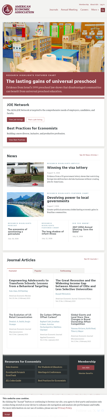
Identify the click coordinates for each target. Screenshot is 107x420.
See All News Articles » (89, 155)
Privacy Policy (65, 408)
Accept (7, 414)
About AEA (94, 5)
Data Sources (12, 367)
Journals (53, 9)
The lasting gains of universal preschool (51, 81)
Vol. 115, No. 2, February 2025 (19, 298)
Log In (102, 5)
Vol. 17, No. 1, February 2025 (66, 301)
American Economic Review (20, 296)
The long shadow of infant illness (53, 232)
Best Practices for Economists (52, 381)
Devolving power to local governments (68, 199)
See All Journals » (91, 259)
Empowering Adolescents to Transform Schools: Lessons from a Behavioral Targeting (29, 283)
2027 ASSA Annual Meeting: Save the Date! (83, 229)
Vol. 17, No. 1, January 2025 (18, 334)
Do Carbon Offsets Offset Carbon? (50, 316)
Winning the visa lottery (67, 167)
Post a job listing (35, 119)
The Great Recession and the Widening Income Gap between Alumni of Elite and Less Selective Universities (76, 285)
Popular (38, 271)
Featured (13, 271)
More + (95, 9)
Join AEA (85, 367)
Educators (57, 367)
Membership (84, 5)
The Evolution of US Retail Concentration (20, 316)
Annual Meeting (69, 9)
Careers (84, 9)
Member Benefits (86, 373)
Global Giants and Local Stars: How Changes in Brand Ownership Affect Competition (81, 319)
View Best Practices (17, 140)
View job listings (16, 119)
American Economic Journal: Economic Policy (73, 299)
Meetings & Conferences (49, 372)
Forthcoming (65, 271)
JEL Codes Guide (13, 381)
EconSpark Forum (14, 372)
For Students (44, 367)
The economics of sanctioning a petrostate (17, 231)
